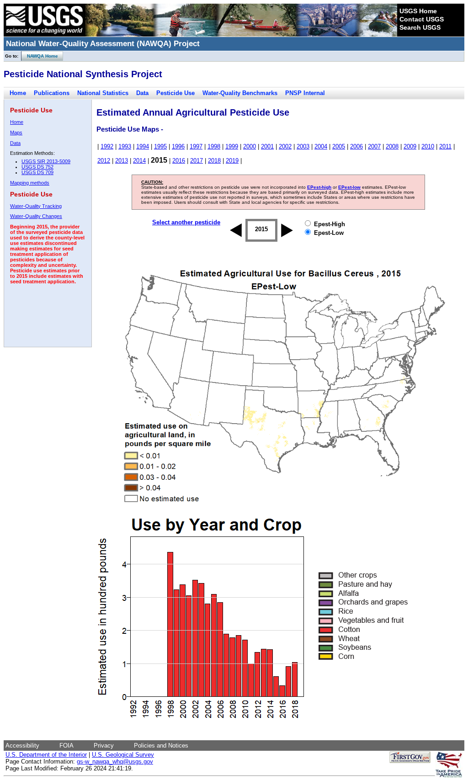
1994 (142, 146)
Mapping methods (29, 183)
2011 (445, 146)
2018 (214, 160)
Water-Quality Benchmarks (239, 93)
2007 (374, 146)
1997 (196, 146)
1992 (107, 146)
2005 (338, 146)
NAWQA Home (39, 55)
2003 (303, 146)
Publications (51, 93)
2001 (267, 146)
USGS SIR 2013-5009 (45, 161)
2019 (232, 160)
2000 (249, 146)
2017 (196, 160)
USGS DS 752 (37, 167)
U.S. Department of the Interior (46, 754)
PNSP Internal (305, 93)
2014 (139, 160)
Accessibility (22, 745)
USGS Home (418, 11)
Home (18, 93)
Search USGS (420, 27)
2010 (427, 146)
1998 (213, 146)
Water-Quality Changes (36, 216)
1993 (124, 146)
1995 (160, 146)
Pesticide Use (175, 93)
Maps (16, 132)
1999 (231, 146)
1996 (178, 146)
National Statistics (102, 93)
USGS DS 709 (37, 172)
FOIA (66, 745)
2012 (103, 160)
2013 (121, 160)
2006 (356, 146)
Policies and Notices (161, 745)
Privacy (104, 745)
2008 (392, 146)
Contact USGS (421, 19)
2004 (320, 146)
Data (142, 93)
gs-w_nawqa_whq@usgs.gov (115, 761)
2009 (410, 146)
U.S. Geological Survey (123, 754)
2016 (178, 160)
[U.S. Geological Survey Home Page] (44, 34)
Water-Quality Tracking (36, 206)
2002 (285, 146)
